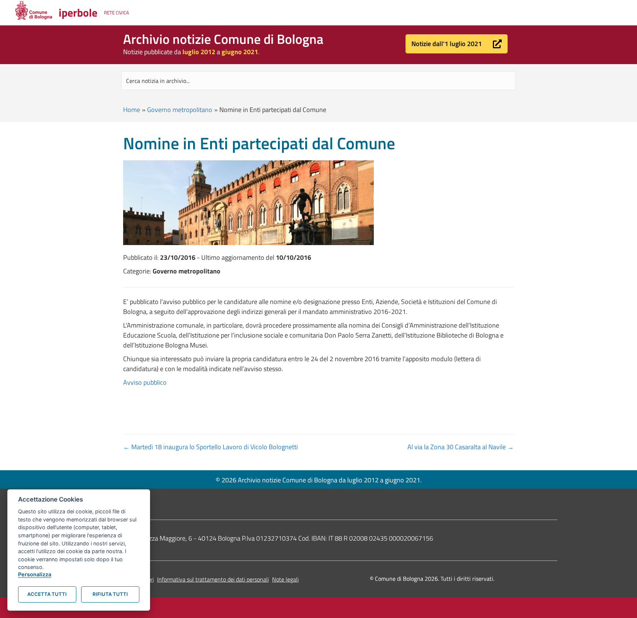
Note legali (285, 579)
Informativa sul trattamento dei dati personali (213, 579)
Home (131, 110)
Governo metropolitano (179, 110)
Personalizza (34, 574)
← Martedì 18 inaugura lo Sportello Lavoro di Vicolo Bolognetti (210, 447)
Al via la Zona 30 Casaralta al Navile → (460, 447)
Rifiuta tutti (110, 594)
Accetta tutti (47, 594)
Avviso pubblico (145, 382)
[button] (456, 43)
